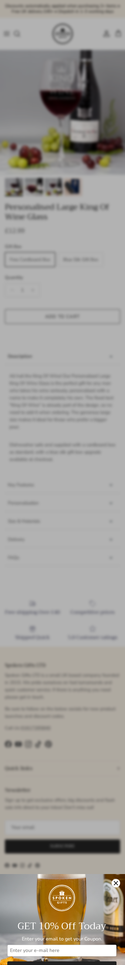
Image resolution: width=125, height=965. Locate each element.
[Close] (116, 883)
